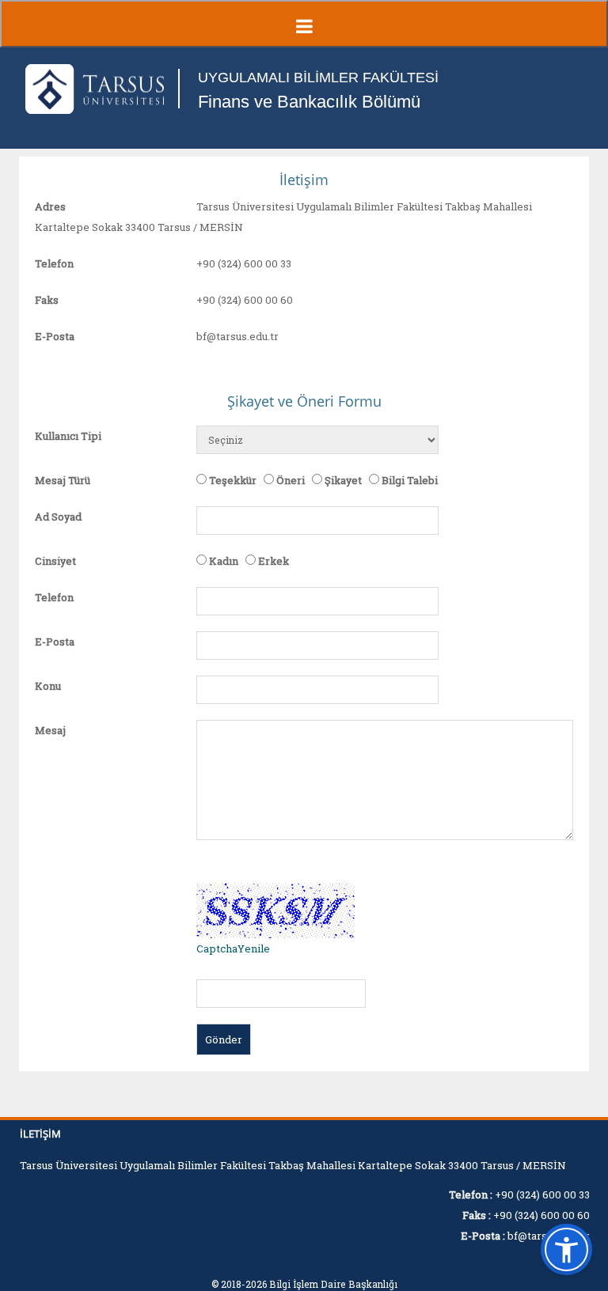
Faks (47, 300)
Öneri (290, 480)
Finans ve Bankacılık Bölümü (309, 102)
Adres (50, 206)
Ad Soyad (58, 516)
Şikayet (343, 480)
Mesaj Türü (62, 480)
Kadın (223, 561)
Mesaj (50, 730)
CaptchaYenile (233, 948)
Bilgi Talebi (410, 480)
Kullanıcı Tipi (68, 436)
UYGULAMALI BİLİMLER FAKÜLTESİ (318, 77)
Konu (48, 686)
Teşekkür (232, 480)
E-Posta (54, 336)
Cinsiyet (55, 561)
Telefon (54, 263)
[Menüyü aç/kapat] (304, 23)
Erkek (273, 561)
